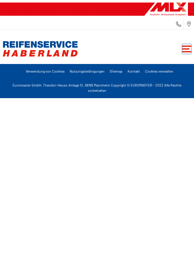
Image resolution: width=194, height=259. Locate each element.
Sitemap (116, 71)
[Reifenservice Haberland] (39, 48)
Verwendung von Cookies (45, 71)
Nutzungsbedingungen (87, 71)
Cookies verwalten (159, 71)
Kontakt (134, 71)
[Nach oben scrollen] (180, 248)
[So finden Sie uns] (189, 24)
